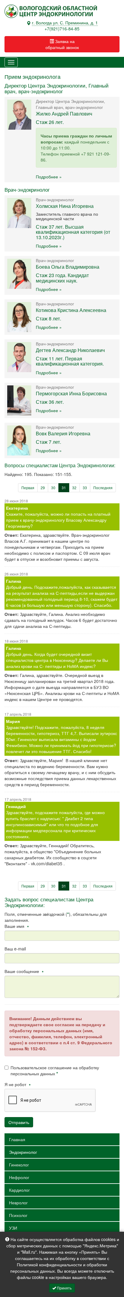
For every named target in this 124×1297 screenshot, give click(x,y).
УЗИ (13, 1228)
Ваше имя (17, 926)
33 (85, 487)
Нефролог (19, 1177)
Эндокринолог (23, 1152)
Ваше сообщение (24, 971)
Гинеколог (19, 1165)
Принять (64, 1287)
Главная (17, 1139)
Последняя (103, 487)
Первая (27, 487)
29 (43, 487)
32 (74, 487)
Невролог (18, 1203)
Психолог (18, 1215)
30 (53, 487)
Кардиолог (19, 1190)
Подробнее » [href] (49, 177)
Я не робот (18, 1084)
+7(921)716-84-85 (62, 29)
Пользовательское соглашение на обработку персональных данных (55, 1070)
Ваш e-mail (15, 949)
